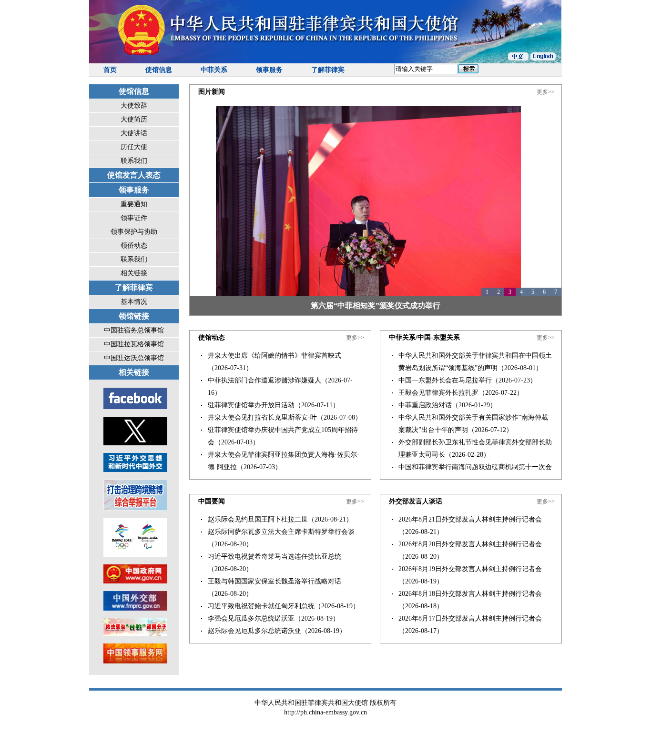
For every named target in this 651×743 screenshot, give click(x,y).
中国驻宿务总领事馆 (134, 330)
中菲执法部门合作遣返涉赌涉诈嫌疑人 (264, 380)
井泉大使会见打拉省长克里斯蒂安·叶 (262, 417)
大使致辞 (134, 105)
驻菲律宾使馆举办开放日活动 (251, 405)
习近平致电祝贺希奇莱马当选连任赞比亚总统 (274, 556)
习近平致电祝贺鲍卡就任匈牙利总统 (261, 606)
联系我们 (134, 160)
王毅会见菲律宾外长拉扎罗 (438, 392)
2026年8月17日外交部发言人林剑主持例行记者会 (470, 618)
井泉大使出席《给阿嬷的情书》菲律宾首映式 (274, 355)
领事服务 (269, 69)
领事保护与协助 (134, 231)
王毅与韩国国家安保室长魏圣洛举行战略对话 (274, 581)
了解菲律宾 (328, 69)
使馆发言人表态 (134, 175)
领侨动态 (134, 245)
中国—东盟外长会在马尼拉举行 (445, 380)
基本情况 (134, 301)
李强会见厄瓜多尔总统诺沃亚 (251, 618)
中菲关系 (214, 69)
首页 (110, 69)
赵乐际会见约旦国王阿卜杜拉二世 (258, 519)
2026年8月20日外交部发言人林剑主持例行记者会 (470, 544)
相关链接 (134, 273)
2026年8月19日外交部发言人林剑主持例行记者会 (470, 568)
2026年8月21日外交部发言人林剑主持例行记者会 (470, 519)
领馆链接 (134, 316)
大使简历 (134, 119)
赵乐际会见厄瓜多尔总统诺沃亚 (254, 630)
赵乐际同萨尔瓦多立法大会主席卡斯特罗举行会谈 (281, 531)
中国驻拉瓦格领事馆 (134, 344)
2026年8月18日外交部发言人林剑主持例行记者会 (470, 593)
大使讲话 (134, 133)
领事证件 (134, 217)
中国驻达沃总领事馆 (134, 357)
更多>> (546, 92)
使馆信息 (158, 69)
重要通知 (134, 204)
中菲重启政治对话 (425, 405)
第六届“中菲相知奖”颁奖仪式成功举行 (375, 305)
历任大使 (134, 147)
